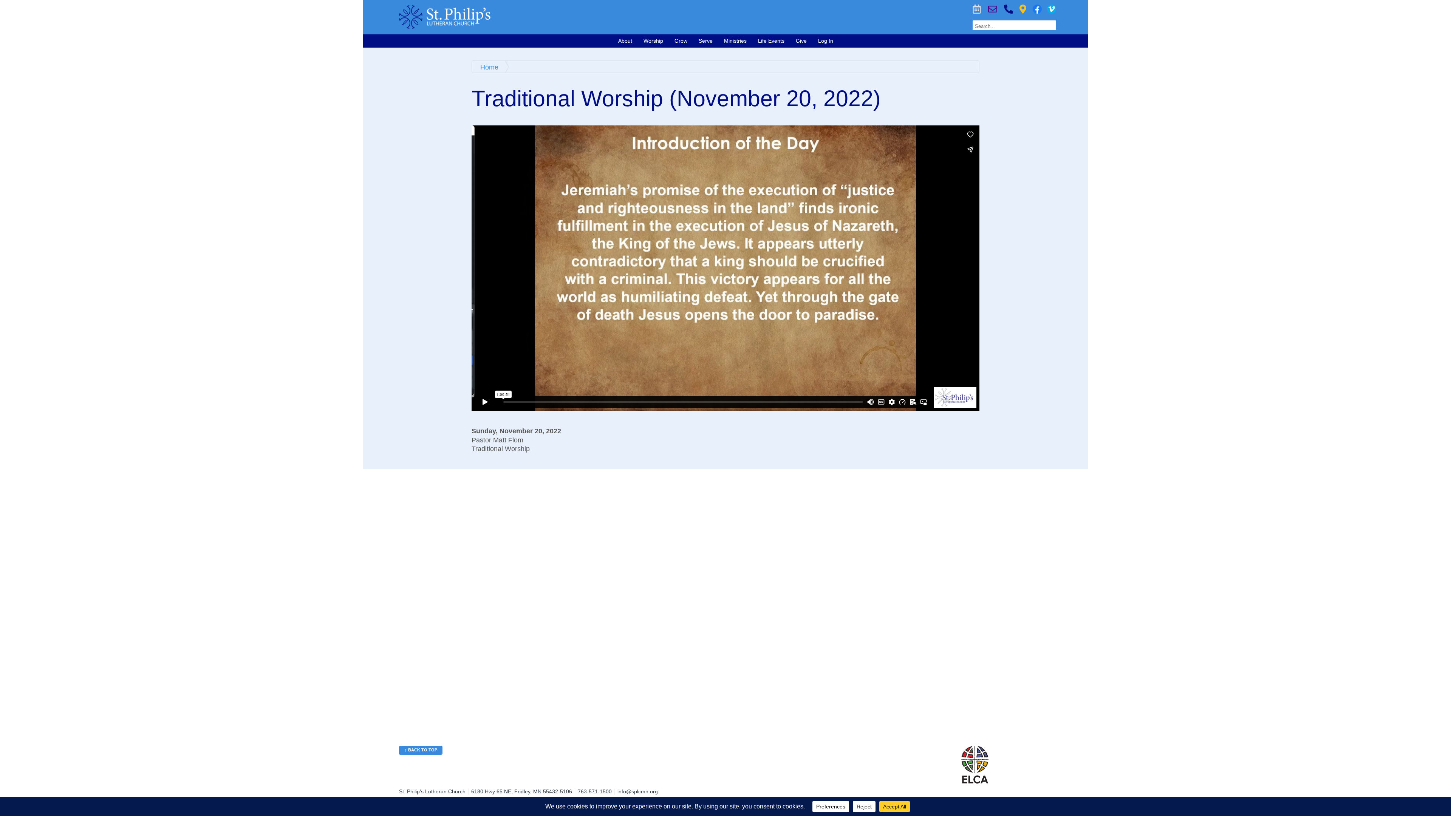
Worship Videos (1052, 9)
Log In (825, 41)
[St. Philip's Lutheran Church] (580, 17)
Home (489, 67)
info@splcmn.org (637, 791)
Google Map (1023, 9)
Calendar (977, 9)
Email (992, 9)
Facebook (1037, 9)
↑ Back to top (421, 750)
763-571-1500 (1008, 9)
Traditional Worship (501, 449)
